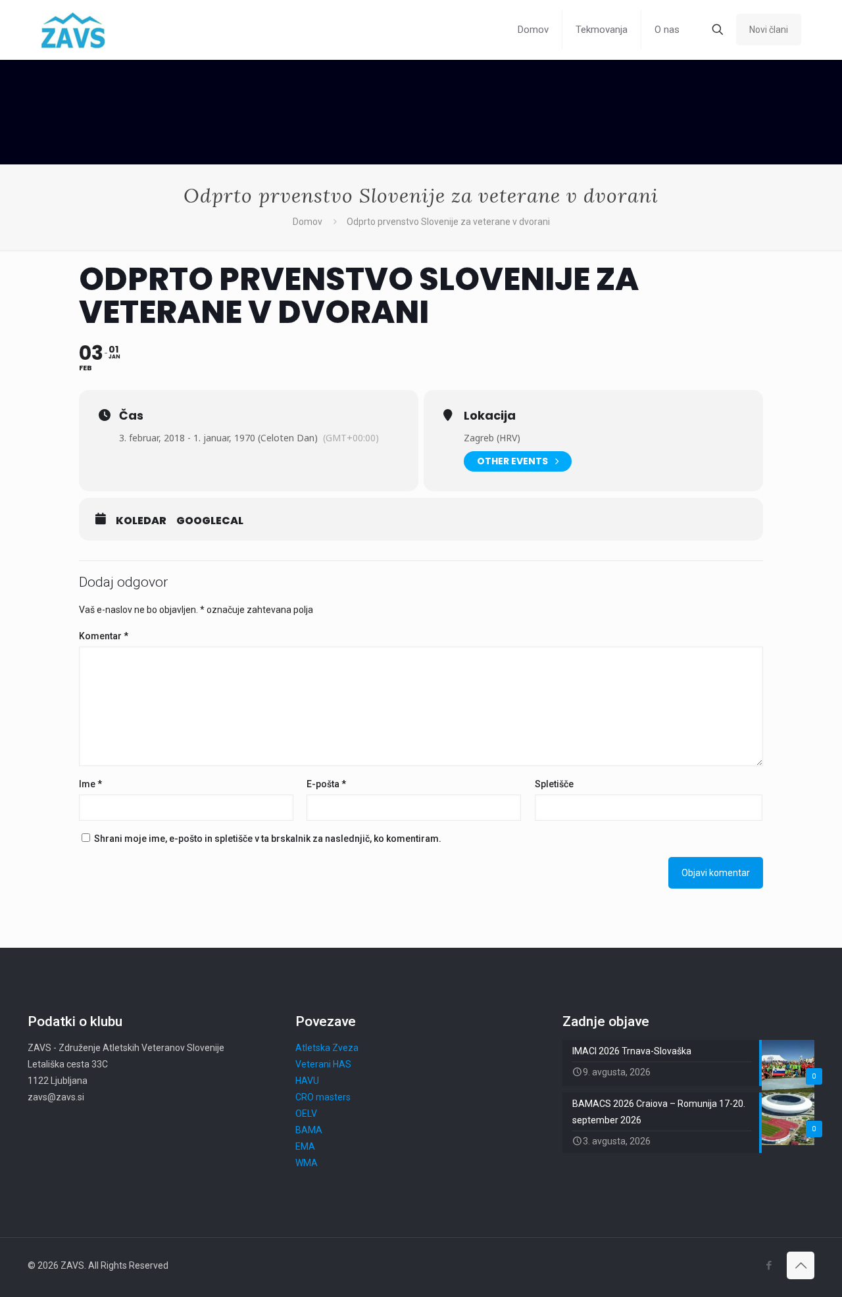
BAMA (308, 1130)
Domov (307, 221)
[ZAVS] (73, 29)
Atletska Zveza (327, 1047)
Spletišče (554, 784)
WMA (306, 1163)
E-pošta (326, 784)
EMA (305, 1146)
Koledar (141, 520)
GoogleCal (209, 520)
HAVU (307, 1080)
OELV (306, 1113)
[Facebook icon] (769, 1265)
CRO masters (323, 1097)
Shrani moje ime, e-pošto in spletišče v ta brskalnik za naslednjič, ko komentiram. (267, 838)
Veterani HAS (323, 1064)
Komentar (103, 636)
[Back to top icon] (800, 1265)
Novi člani (768, 29)
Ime (90, 784)
